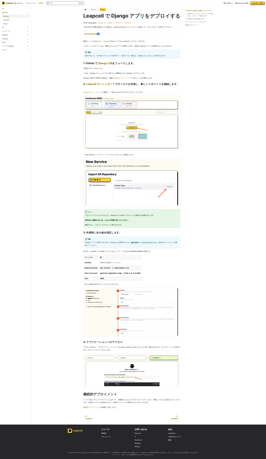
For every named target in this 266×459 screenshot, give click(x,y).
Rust (4, 42)
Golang (5, 39)
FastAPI (6, 20)
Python (5, 12)
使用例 (40, 3)
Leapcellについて (174, 437)
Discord (138, 433)
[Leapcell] (75, 432)
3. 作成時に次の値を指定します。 (195, 19)
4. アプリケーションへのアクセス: (195, 22)
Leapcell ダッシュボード (100, 84)
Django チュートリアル (123, 78)
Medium (138, 443)
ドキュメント (31, 3)
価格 (169, 440)
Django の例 (105, 63)
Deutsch (128, 23)
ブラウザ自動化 (8, 46)
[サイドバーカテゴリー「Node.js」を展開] (28, 35)
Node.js (5, 35)
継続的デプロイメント (91, 407)
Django (6, 16)
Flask (5, 24)
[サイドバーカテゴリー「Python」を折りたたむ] (28, 12)
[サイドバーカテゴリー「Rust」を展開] (28, 42)
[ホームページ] (85, 9)
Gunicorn (113, 242)
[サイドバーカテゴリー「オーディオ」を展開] (28, 31)
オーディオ (6, 31)
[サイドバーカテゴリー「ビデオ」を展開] (28, 49)
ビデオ (4, 50)
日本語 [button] (228, 3)
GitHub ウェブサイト (146, 56)
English (100, 23)
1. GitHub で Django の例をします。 (199, 10)
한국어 (118, 23)
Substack (138, 440)
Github (137, 447)
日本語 (109, 23)
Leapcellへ (172, 433)
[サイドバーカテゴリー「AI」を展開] (28, 27)
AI (3, 27)
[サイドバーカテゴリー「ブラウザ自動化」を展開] (28, 46)
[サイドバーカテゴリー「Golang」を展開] (28, 38)
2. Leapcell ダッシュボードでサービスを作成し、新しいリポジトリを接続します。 (199, 15)
